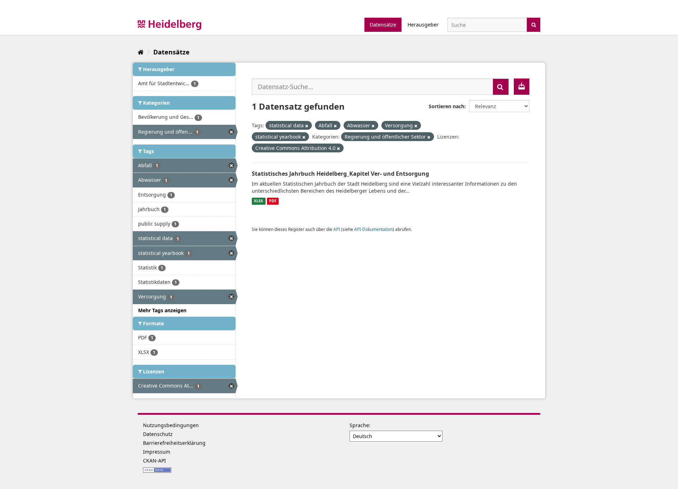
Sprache (359, 425)
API (336, 229)
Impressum (156, 451)
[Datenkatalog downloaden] (521, 86)
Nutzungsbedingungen (171, 425)
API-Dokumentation (373, 229)
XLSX (258, 201)
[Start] (141, 52)
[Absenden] (534, 24)
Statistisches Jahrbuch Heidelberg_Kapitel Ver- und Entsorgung (340, 173)
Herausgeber (423, 24)
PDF (272, 201)
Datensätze (383, 24)
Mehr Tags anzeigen (162, 310)
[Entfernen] (306, 125)
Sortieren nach (446, 106)
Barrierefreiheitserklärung (174, 442)
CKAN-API (154, 460)
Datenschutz (158, 434)
